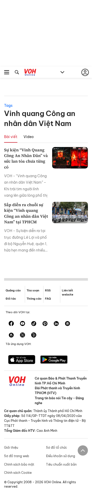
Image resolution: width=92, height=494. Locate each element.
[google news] (67, 324)
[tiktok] (33, 324)
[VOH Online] (30, 73)
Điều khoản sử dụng (60, 456)
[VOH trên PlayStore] (54, 360)
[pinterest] (45, 324)
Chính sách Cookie (18, 473)
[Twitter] (22, 335)
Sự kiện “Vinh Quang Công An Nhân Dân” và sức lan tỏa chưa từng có (26, 158)
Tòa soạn (33, 290)
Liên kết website (67, 292)
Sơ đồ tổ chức (56, 447)
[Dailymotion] (33, 335)
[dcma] (11, 335)
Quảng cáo (13, 290)
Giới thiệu (11, 447)
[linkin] (56, 324)
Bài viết (10, 136)
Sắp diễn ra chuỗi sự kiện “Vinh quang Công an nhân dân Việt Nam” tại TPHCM (26, 213)
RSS (48, 290)
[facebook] (11, 324)
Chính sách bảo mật (19, 464)
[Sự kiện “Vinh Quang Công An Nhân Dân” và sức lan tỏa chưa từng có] (70, 158)
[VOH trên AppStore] (22, 360)
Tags (8, 105)
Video (29, 136)
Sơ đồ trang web (16, 456)
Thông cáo (34, 298)
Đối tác (11, 298)
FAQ (48, 298)
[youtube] (22, 324)
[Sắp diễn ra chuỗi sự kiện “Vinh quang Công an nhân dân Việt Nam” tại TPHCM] (70, 212)
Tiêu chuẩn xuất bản (61, 464)
